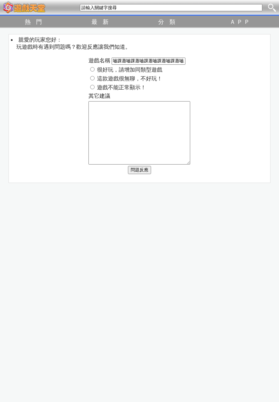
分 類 (166, 22)
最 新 (100, 22)
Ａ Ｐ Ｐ (240, 22)
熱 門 (33, 22)
